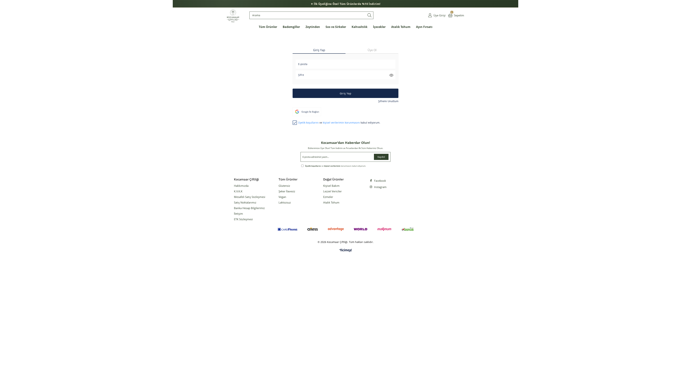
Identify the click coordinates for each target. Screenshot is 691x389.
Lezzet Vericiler (332, 191)
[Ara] (369, 15)
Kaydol (381, 156)
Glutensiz (284, 185)
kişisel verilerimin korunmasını (341, 122)
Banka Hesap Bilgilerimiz (249, 208)
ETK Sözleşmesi (243, 219)
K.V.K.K (238, 191)
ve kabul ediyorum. (339, 122)
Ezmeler (328, 197)
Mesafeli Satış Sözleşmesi (249, 197)
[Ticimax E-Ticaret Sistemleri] (345, 250)
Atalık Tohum (331, 202)
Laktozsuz (285, 202)
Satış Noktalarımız (245, 202)
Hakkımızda (241, 185)
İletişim (238, 213)
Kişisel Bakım (331, 185)
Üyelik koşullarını (308, 122)
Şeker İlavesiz (287, 191)
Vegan (282, 197)
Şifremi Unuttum (388, 101)
